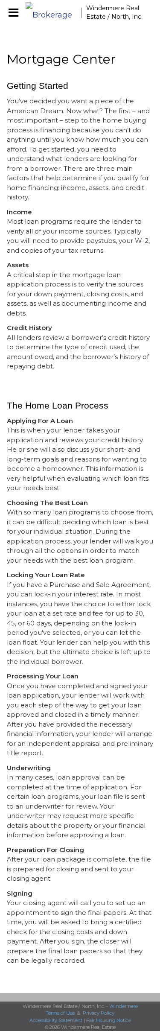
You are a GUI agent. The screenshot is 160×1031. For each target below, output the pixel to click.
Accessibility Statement (55, 1020)
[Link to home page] (53, 13)
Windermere (123, 1006)
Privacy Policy (98, 1013)
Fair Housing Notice (108, 1020)
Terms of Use (60, 1013)
